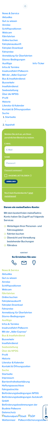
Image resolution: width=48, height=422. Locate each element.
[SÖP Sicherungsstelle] (37, 418)
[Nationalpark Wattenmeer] (10, 418)
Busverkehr (8, 82)
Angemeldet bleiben (19, 176)
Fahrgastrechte (10, 389)
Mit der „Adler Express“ (14, 75)
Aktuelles (7, 17)
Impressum (8, 377)
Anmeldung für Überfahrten (17, 55)
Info (38, 63)
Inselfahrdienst (10, 86)
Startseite (7, 374)
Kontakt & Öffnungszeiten (16, 109)
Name (7, 157)
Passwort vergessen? (13, 170)
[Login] (25, 6)
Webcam (7, 32)
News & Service (10, 13)
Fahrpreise (7, 51)
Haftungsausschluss (13, 385)
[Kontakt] (14, 263)
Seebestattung (10, 90)
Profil (5, 98)
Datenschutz (9, 412)
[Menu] (45, 63)
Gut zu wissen (9, 21)
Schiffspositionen (11, 28)
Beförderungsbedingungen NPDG (20, 393)
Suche (5, 113)
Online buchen (10, 40)
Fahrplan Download (12, 48)
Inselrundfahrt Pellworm (15, 71)
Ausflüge (7, 63)
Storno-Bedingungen (13, 59)
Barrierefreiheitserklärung (16, 381)
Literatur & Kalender (13, 105)
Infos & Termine (10, 67)
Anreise (6, 25)
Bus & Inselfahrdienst (13, 78)
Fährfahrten (8, 36)
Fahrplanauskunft (11, 44)
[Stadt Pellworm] (23, 418)
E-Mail (7, 144)
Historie (6, 101)
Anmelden (11, 181)
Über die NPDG (10, 94)
